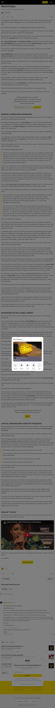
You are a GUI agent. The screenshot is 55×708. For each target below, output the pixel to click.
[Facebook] (21, 365)
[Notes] (33, 365)
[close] (41, 339)
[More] (39, 365)
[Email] (27, 365)
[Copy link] (15, 365)
